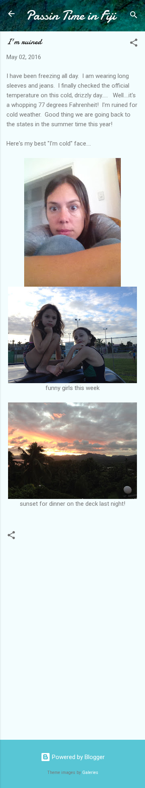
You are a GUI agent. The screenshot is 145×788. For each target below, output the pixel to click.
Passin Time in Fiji (71, 15)
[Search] (134, 16)
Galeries (90, 772)
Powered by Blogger (77, 757)
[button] (134, 44)
